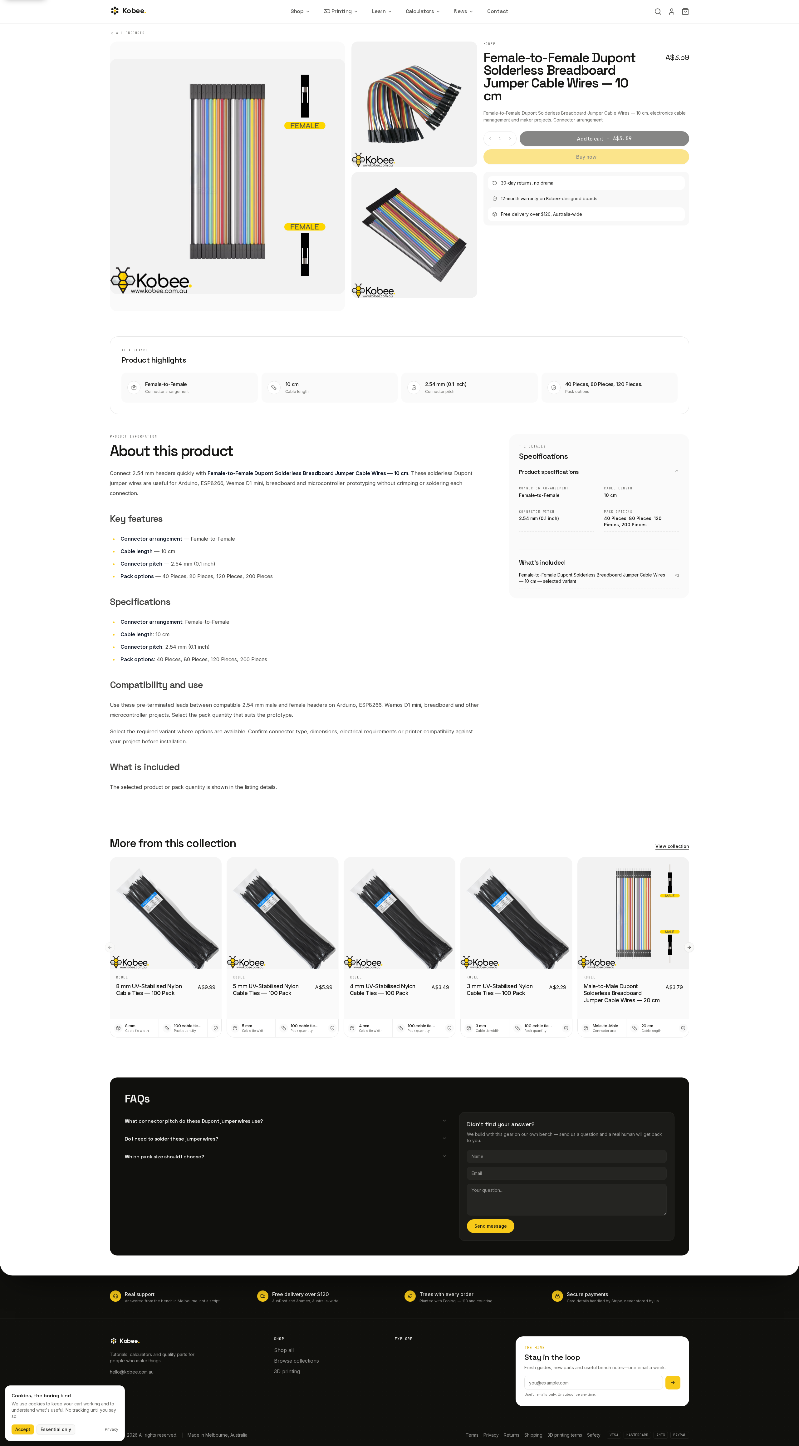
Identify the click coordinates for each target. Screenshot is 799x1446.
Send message (490, 1226)
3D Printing (338, 11)
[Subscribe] (672, 1382)
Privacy (491, 1435)
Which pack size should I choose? (164, 1156)
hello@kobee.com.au (132, 1371)
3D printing (287, 1371)
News (460, 11)
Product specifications (549, 471)
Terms (472, 1435)
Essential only (56, 1429)
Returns (511, 1435)
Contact (497, 11)
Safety (593, 1435)
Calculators (420, 11)
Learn (379, 11)
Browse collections (296, 1361)
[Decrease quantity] (490, 138)
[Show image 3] (414, 235)
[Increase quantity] (510, 138)
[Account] (671, 11)
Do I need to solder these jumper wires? (171, 1139)
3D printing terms (564, 1435)
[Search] (658, 11)
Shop (297, 11)
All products (130, 33)
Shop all (284, 1350)
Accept (22, 1429)
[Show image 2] (414, 104)
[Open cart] (685, 11)
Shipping (533, 1435)
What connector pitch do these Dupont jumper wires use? (194, 1121)
